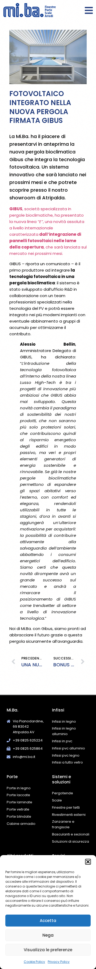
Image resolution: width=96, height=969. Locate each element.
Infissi (58, 710)
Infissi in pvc (62, 741)
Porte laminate (19, 802)
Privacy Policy (59, 961)
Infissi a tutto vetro (67, 762)
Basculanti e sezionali (70, 834)
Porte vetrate (18, 809)
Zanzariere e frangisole (63, 824)
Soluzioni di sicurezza (70, 841)
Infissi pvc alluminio (68, 748)
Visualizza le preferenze (48, 950)
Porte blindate (19, 816)
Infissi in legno (64, 721)
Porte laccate (18, 795)
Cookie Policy (34, 961)
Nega (48, 935)
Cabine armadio (21, 823)
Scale (57, 800)
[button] (88, 861)
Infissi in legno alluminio (64, 731)
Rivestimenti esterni (69, 814)
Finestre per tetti (66, 807)
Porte (12, 776)
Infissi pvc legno (65, 755)
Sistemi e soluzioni (61, 779)
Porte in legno (19, 788)
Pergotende (62, 793)
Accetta (48, 920)
